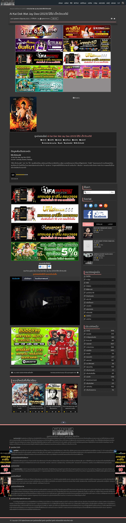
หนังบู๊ (107, 3)
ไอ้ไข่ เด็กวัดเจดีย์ (79, 143)
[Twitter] (91, 205)
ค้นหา (112, 192)
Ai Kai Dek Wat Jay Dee (49, 143)
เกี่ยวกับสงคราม (91, 390)
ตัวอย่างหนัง (90, 296)
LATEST (110, 224)
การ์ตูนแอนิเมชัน (91, 337)
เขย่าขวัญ (89, 386)
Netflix (76, 3)
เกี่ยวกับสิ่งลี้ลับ (90, 373)
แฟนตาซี (83, 140)
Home (11, 8)
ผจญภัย (88, 334)
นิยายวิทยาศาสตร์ (91, 380)
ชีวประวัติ (89, 340)
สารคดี (88, 353)
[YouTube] (101, 205)
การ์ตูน (95, 3)
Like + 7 (44, 267)
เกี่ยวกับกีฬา (90, 383)
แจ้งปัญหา (27, 278)
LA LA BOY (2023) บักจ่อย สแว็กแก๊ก (23, 372)
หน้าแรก (61, 3)
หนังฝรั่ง (88, 306)
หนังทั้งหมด (83, 3)
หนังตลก (113, 3)
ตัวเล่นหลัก (16, 278)
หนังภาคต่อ (102, 3)
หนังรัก (88, 377)
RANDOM (88, 224)
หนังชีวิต (23, 8)
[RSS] (106, 205)
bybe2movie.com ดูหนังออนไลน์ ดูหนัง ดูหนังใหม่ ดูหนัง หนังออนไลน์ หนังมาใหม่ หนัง (47, 520)
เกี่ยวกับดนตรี (90, 370)
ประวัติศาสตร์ (90, 363)
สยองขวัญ (89, 367)
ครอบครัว (89, 357)
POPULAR (99, 224)
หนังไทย (90, 3)
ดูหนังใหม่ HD (90, 292)
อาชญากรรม (90, 347)
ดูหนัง (60, 143)
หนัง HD (54, 18)
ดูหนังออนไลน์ (68, 143)
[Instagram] (96, 205)
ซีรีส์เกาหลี (89, 289)
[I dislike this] (49, 267)
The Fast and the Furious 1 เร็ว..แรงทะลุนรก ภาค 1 (63, 372)
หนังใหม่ (66, 3)
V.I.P (118, 3)
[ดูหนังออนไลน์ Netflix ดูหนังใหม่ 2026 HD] (8, 3)
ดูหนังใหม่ (16, 450)
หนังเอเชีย (89, 312)
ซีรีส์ (71, 3)
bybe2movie (45, 18)
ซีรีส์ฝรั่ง (88, 286)
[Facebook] (86, 205)
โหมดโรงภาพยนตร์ (41, 278)
